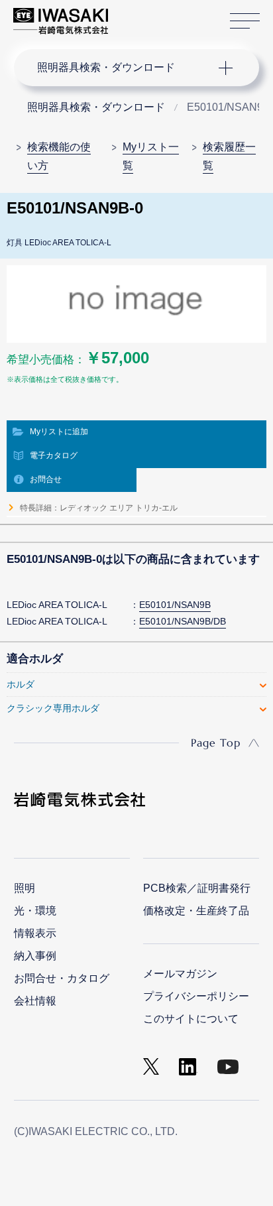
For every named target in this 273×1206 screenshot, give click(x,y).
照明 (24, 888)
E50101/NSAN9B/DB (182, 621)
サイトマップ (245, 21)
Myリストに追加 (59, 431)
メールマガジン (180, 973)
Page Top (216, 742)
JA (133, 14)
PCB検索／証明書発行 (196, 888)
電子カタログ (54, 455)
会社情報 (35, 1000)
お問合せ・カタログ (61, 978)
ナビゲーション (124, 67)
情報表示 (35, 933)
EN (153, 14)
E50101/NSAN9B (175, 604)
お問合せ (46, 479)
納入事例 (35, 955)
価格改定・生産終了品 (196, 910)
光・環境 (35, 910)
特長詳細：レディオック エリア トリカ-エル (99, 508)
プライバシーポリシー (196, 996)
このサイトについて (191, 1018)
